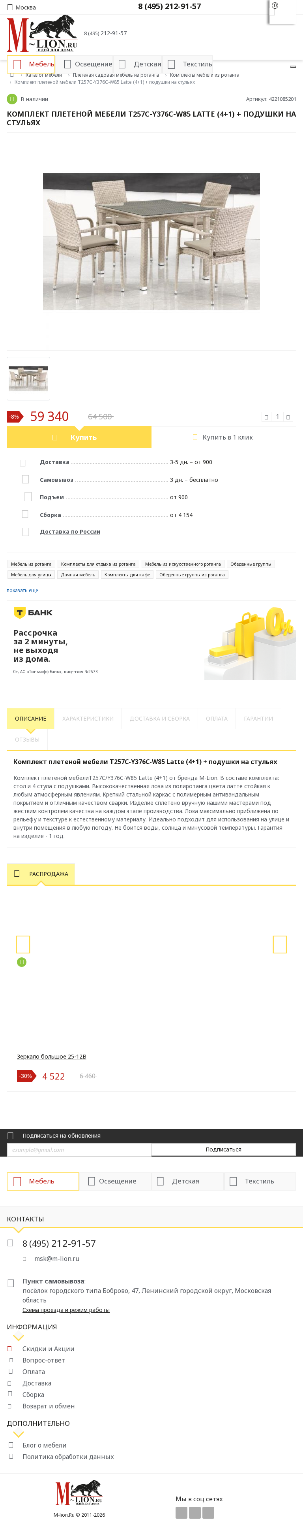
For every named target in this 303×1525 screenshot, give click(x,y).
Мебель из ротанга (31, 564)
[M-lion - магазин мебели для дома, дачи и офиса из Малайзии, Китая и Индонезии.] (42, 32)
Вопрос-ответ (43, 1360)
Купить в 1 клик (227, 437)
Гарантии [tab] (258, 718)
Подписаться (223, 1149)
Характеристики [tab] (88, 718)
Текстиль (259, 1180)
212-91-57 (105, 33)
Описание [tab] (30, 718)
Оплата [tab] (217, 718)
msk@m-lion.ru (56, 1258)
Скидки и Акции (48, 1348)
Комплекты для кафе (127, 575)
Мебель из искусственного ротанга (183, 564)
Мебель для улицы (31, 575)
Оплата (33, 1371)
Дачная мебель (78, 575)
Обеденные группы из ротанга (192, 575)
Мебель (41, 1180)
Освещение (118, 1180)
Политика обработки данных (68, 1456)
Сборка (33, 1394)
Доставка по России (70, 531)
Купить (83, 437)
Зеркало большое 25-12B (51, 1056)
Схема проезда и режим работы (66, 1310)
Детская (186, 1180)
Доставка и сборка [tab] (160, 718)
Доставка (36, 1383)
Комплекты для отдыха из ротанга (98, 564)
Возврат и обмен (48, 1406)
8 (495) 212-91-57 (169, 6)
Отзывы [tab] (27, 739)
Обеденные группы (250, 564)
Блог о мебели (44, 1445)
